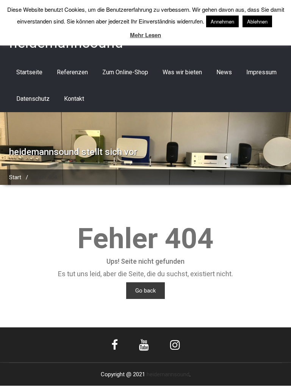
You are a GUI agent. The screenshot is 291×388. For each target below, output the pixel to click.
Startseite (29, 72)
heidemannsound (168, 374)
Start (15, 177)
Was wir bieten (182, 72)
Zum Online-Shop (125, 72)
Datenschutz (33, 98)
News (224, 72)
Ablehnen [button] (257, 21)
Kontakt (74, 98)
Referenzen (72, 72)
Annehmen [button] (222, 21)
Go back (145, 290)
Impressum (261, 72)
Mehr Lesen (145, 35)
